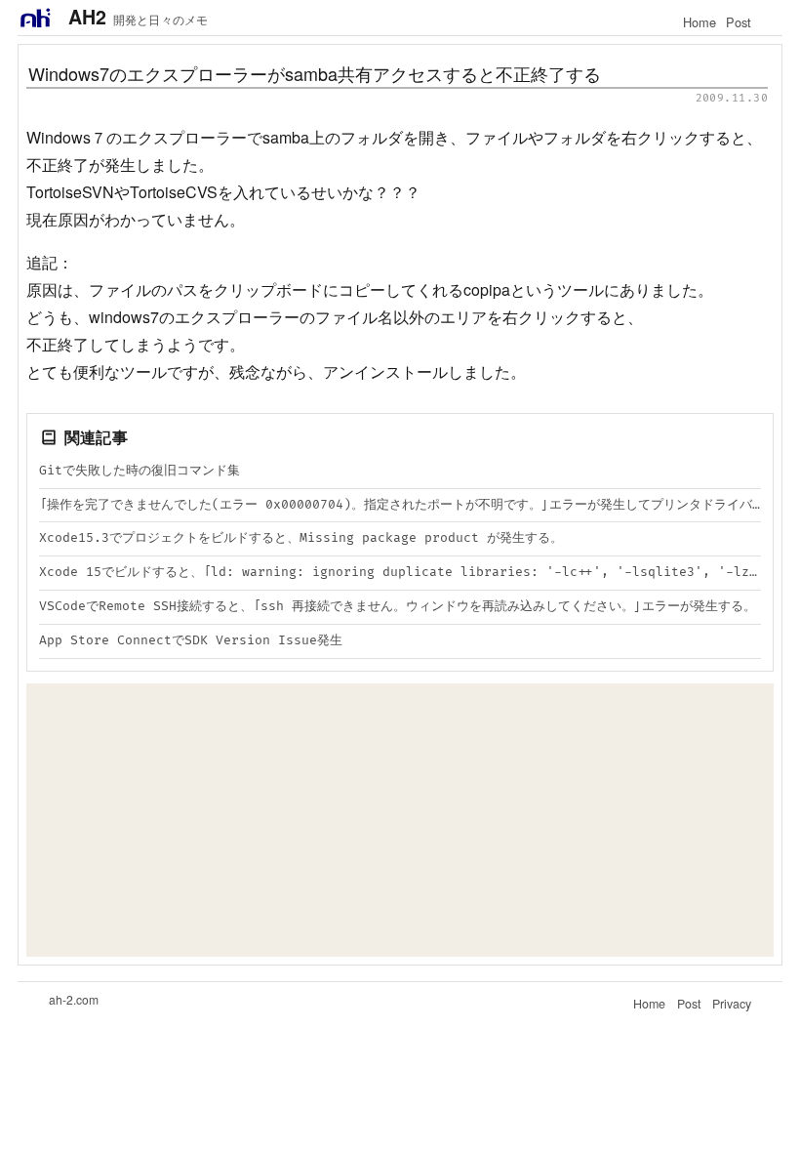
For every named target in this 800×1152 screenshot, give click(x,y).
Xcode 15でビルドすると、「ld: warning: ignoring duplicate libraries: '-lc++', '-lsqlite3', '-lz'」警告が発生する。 (400, 572)
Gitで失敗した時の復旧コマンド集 (139, 470)
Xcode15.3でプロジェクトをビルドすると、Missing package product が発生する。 (301, 538)
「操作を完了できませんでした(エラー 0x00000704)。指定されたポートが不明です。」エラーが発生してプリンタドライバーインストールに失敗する (400, 505)
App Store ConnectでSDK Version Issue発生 (190, 640)
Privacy (731, 1003)
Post (738, 22)
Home (699, 22)
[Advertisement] (400, 820)
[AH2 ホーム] (35, 17)
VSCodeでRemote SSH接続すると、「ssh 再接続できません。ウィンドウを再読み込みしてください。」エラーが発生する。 (397, 606)
